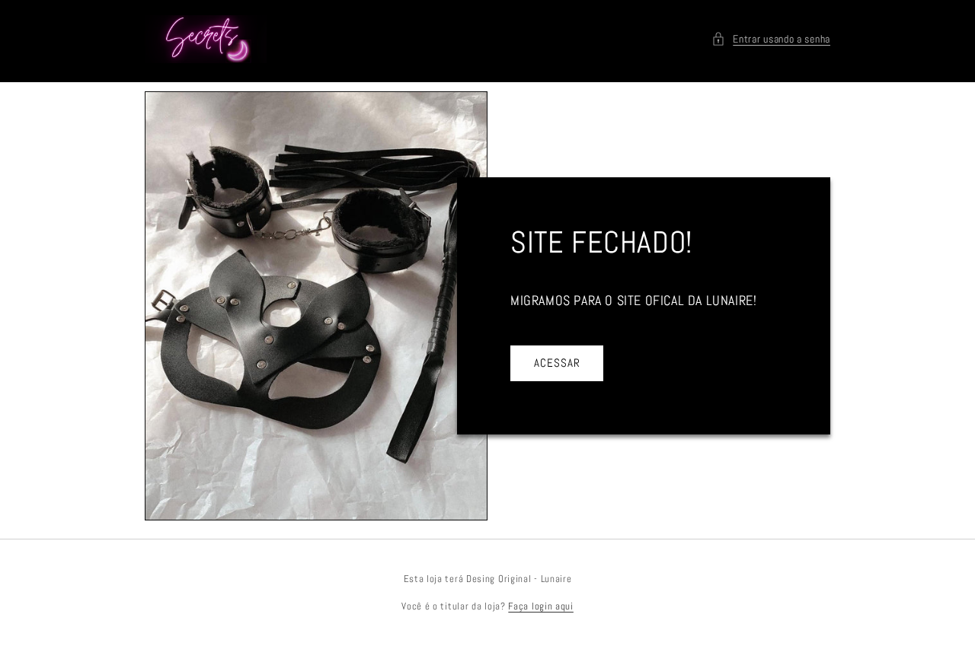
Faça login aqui (541, 606)
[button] (770, 39)
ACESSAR (557, 362)
